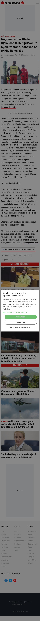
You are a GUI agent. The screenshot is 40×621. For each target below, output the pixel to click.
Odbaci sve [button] (21, 322)
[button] (20, 312)
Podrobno (6, 309)
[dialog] (20, 310)
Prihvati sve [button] (20, 317)
